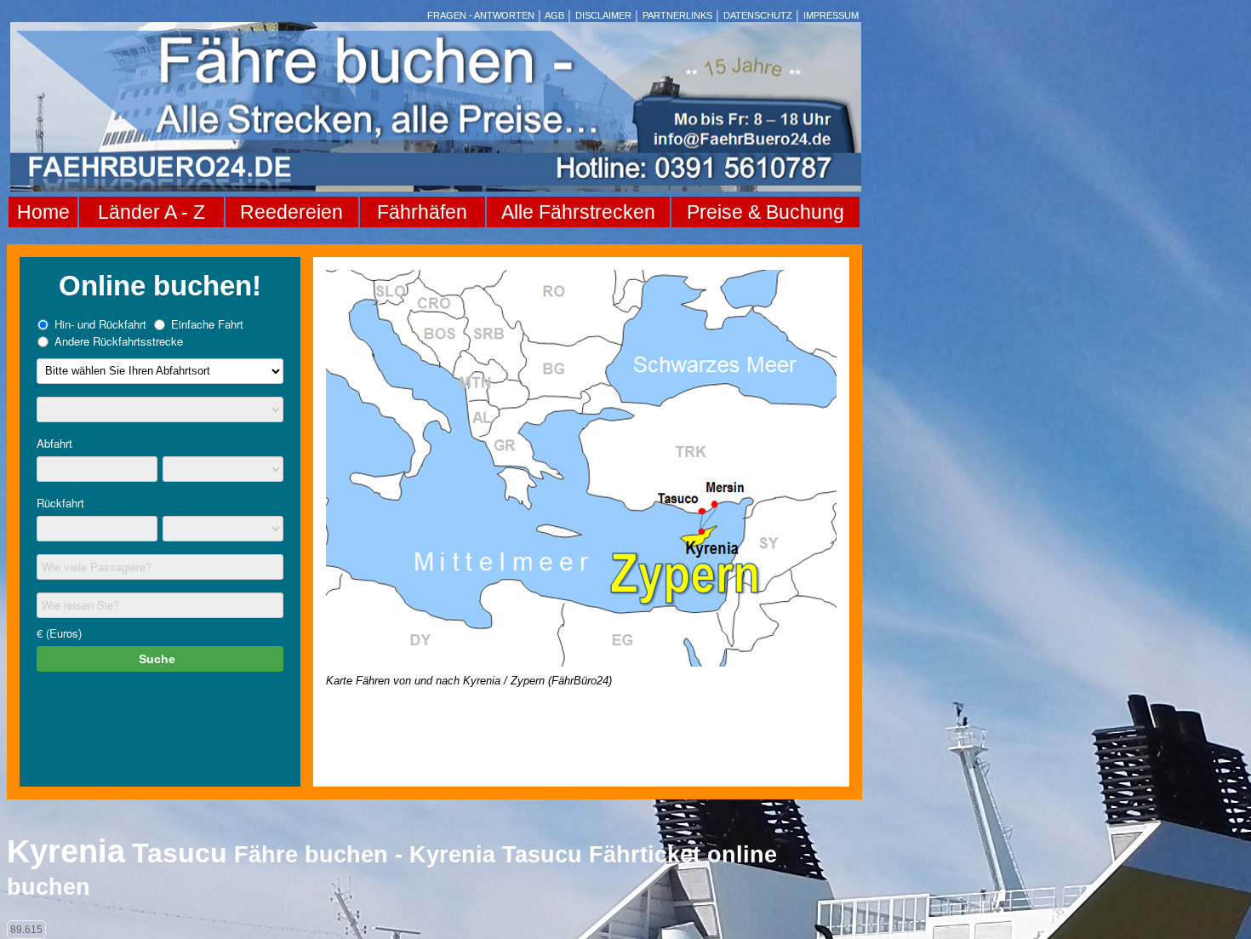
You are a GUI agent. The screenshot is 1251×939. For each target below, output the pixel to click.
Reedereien (291, 212)
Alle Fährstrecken (578, 212)
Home (43, 212)
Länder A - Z (151, 212)
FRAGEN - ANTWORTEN (480, 15)
